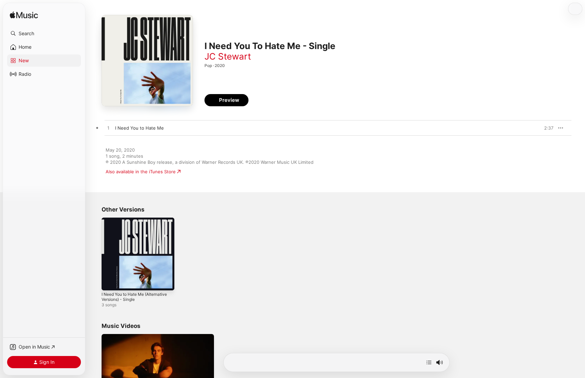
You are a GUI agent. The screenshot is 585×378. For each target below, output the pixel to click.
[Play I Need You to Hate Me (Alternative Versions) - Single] (110, 282)
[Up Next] (429, 362)
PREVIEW (546, 128)
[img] (24, 15)
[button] (44, 33)
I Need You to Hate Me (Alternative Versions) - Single (133, 223)
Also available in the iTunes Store (141, 171)
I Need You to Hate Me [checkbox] (139, 128)
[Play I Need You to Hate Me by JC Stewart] (108, 128)
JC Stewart (227, 56)
